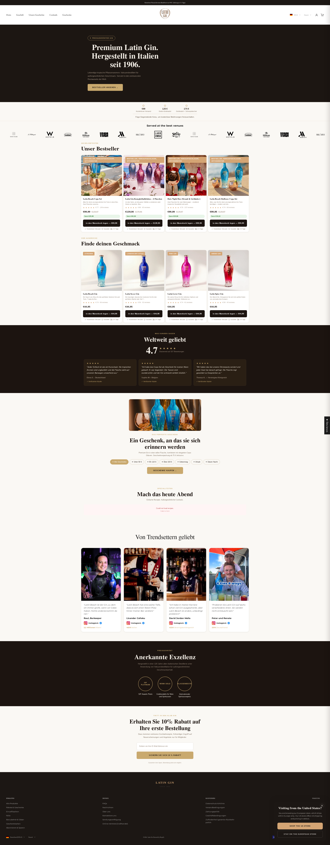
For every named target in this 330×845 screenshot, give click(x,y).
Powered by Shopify (158, 837)
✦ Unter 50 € (137, 462)
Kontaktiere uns (109, 816)
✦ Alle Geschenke (119, 462)
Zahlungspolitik (212, 812)
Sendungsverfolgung (111, 820)
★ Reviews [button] (327, 425)
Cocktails (53, 14)
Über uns (106, 812)
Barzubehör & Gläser (15, 820)
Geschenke (67, 14)
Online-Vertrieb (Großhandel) (115, 824)
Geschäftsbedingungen (216, 816)
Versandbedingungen (215, 807)
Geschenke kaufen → (165, 470)
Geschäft (20, 14)
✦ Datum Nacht (212, 462)
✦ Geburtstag (182, 462)
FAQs (104, 803)
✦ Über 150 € (167, 462)
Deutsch (306, 15)
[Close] (322, 806)
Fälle (8, 816)
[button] (49, 821)
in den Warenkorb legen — (101, 223)
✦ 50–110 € (151, 462)
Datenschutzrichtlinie (215, 803)
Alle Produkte (12, 803)
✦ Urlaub (196, 462)
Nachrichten (107, 807)
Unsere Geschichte (36, 14)
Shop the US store (300, 826)
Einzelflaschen (12, 812)
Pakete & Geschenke (15, 807)
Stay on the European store (300, 834)
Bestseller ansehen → (105, 87)
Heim (8, 14)
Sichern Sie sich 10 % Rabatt (165, 755)
